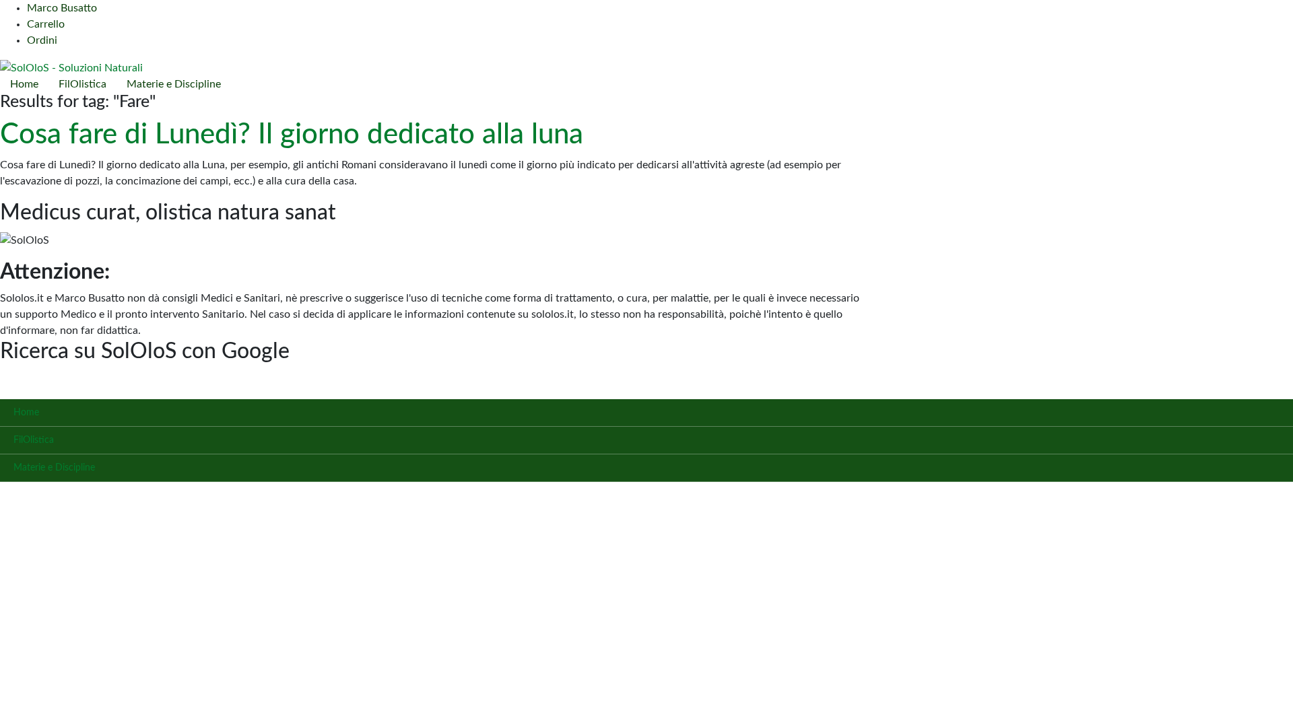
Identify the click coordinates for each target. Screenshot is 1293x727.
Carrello (46, 24)
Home (24, 84)
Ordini (42, 40)
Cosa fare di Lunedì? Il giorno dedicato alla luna (291, 134)
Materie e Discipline (174, 84)
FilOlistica (82, 84)
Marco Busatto (62, 8)
